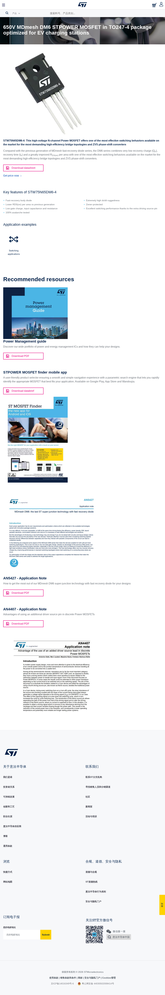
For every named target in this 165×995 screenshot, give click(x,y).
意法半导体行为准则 (96, 891)
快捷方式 (7, 872)
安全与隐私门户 (93, 901)
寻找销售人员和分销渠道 (98, 787)
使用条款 (54, 977)
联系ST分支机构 (94, 777)
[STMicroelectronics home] (82, 4)
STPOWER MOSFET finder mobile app (35, 372)
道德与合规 (91, 872)
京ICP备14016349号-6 (62, 983)
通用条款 (7, 846)
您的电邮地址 (9, 927)
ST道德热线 (91, 881)
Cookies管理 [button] (109, 977)
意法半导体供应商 (12, 826)
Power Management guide (24, 341)
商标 (80, 977)
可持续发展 (9, 796)
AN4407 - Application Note (25, 609)
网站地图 (7, 881)
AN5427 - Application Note (25, 578)
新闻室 (89, 806)
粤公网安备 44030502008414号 (97, 983)
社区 (88, 796)
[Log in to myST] (161, 4)
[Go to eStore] (154, 5)
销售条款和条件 (68, 977)
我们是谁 (7, 777)
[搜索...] (7, 13)
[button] (4, 4)
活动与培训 (91, 816)
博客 (5, 836)
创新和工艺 (9, 806)
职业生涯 (7, 816)
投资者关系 (9, 787)
